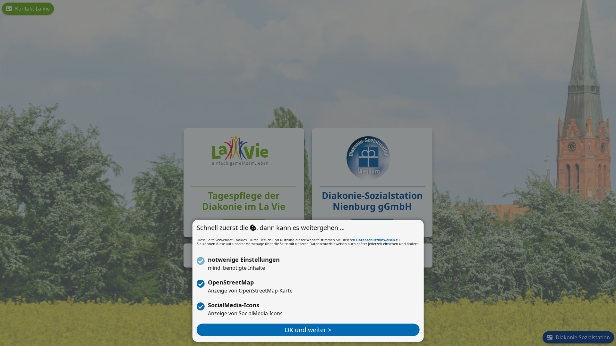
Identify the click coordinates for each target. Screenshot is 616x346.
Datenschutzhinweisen (375, 240)
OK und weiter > (308, 329)
